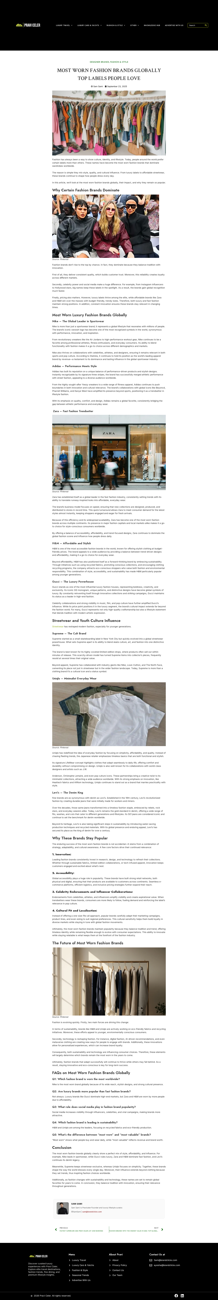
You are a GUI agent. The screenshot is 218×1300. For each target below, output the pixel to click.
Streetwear (57, 626)
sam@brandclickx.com (92, 1212)
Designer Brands (99, 62)
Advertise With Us (174, 25)
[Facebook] (176, 1295)
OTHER (133, 25)
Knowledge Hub (152, 25)
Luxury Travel (63, 25)
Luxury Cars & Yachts (88, 25)
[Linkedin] (182, 1295)
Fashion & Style (115, 25)
